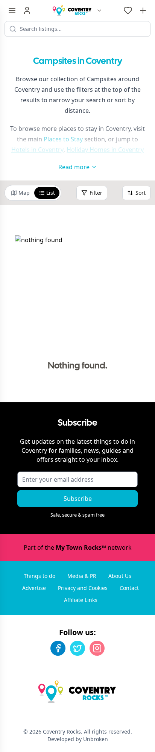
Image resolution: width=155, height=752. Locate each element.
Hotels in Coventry (37, 150)
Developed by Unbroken (77, 739)
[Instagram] (97, 648)
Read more (74, 167)
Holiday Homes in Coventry (105, 150)
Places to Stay (63, 139)
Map (24, 192)
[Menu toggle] (12, 10)
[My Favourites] (127, 10)
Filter (96, 192)
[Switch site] (99, 10)
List (50, 192)
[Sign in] (27, 10)
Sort (140, 192)
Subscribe (78, 498)
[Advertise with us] (142, 10)
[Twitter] (77, 648)
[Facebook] (57, 648)
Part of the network (78, 547)
